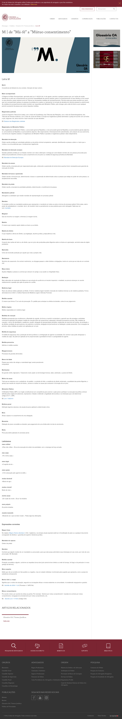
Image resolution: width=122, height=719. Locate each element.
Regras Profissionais (37, 668)
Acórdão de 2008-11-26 (11, 585)
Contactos (114, 19)
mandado (8, 208)
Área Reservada (87, 9)
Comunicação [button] (87, 19)
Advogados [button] (62, 19)
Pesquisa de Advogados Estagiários (101, 674)
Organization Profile (67, 680)
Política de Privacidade (9, 707)
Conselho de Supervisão (9, 677)
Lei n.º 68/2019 (8, 398)
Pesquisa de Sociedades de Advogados (102, 677)
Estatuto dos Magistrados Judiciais (14, 121)
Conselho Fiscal (6, 680)
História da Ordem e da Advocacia (71, 668)
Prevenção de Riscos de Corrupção (71, 674)
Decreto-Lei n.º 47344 (11, 599)
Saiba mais (33, 4)
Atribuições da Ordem (67, 671)
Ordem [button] (52, 19)
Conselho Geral (6, 671)
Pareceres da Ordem (37, 677)
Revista (4, 700)
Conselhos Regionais (8, 683)
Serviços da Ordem (67, 677)
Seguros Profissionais (37, 674)
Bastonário (5, 668)
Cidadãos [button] (74, 19)
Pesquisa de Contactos (97, 671)
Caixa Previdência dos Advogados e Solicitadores (46, 680)
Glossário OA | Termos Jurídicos (12, 704)
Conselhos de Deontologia (10, 686)
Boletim (4, 697)
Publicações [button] (101, 19)
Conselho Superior (7, 674)
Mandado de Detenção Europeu (13, 157)
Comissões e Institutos (38, 671)
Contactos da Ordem (97, 668)
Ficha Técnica (102, 715)
